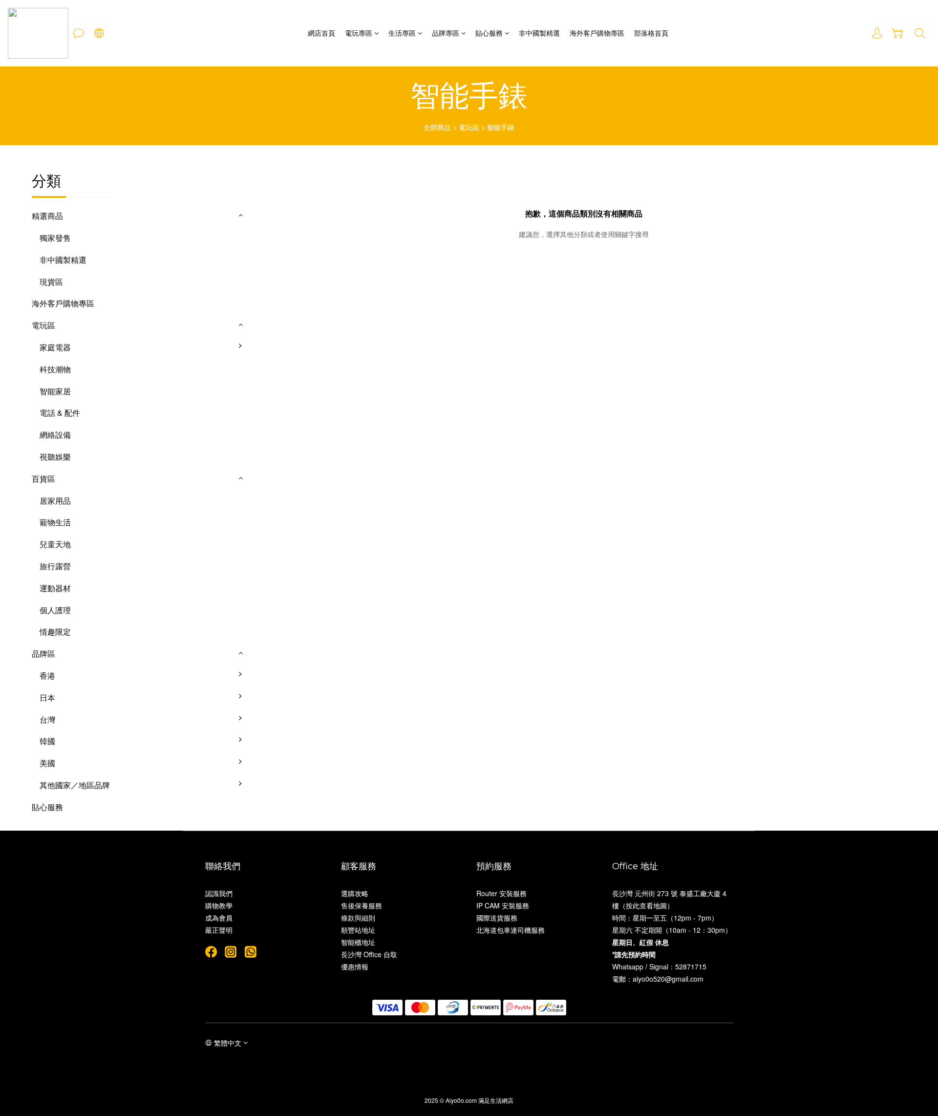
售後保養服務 (361, 905)
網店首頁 (321, 33)
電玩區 (469, 127)
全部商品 (437, 127)
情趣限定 (55, 631)
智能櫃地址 (358, 942)
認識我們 (219, 893)
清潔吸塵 (267, 420)
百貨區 (43, 478)
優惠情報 (354, 966)
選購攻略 (354, 893)
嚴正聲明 (219, 930)
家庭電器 (55, 347)
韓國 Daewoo (275, 748)
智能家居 (55, 391)
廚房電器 (267, 355)
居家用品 (55, 500)
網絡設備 (55, 434)
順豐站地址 (358, 930)
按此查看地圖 (646, 905)
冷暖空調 (267, 377)
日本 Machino (275, 705)
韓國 (47, 741)
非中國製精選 (539, 33)
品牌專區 (445, 33)
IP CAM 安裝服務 (502, 905)
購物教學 (219, 905)
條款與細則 (358, 918)
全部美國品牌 (275, 770)
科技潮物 (55, 369)
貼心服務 (489, 33)
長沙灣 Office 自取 (369, 954)
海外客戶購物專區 (597, 33)
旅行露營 (55, 566)
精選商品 (47, 215)
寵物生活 (55, 522)
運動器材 (55, 588)
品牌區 (43, 653)
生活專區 (402, 33)
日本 (47, 697)
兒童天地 (55, 544)
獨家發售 (55, 237)
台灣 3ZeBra (274, 727)
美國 (47, 763)
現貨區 (51, 281)
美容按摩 (267, 464)
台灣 (47, 719)
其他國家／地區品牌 (75, 785)
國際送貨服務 (496, 918)
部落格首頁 (651, 33)
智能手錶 (500, 127)
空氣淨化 (267, 399)
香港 (47, 675)
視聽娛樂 (55, 456)
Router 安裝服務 (501, 893)
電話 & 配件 (60, 412)
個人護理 (55, 610)
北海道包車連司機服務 (510, 930)
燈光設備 (267, 442)
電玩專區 (358, 33)
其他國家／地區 (279, 792)
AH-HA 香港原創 (281, 683)
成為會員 (219, 918)
